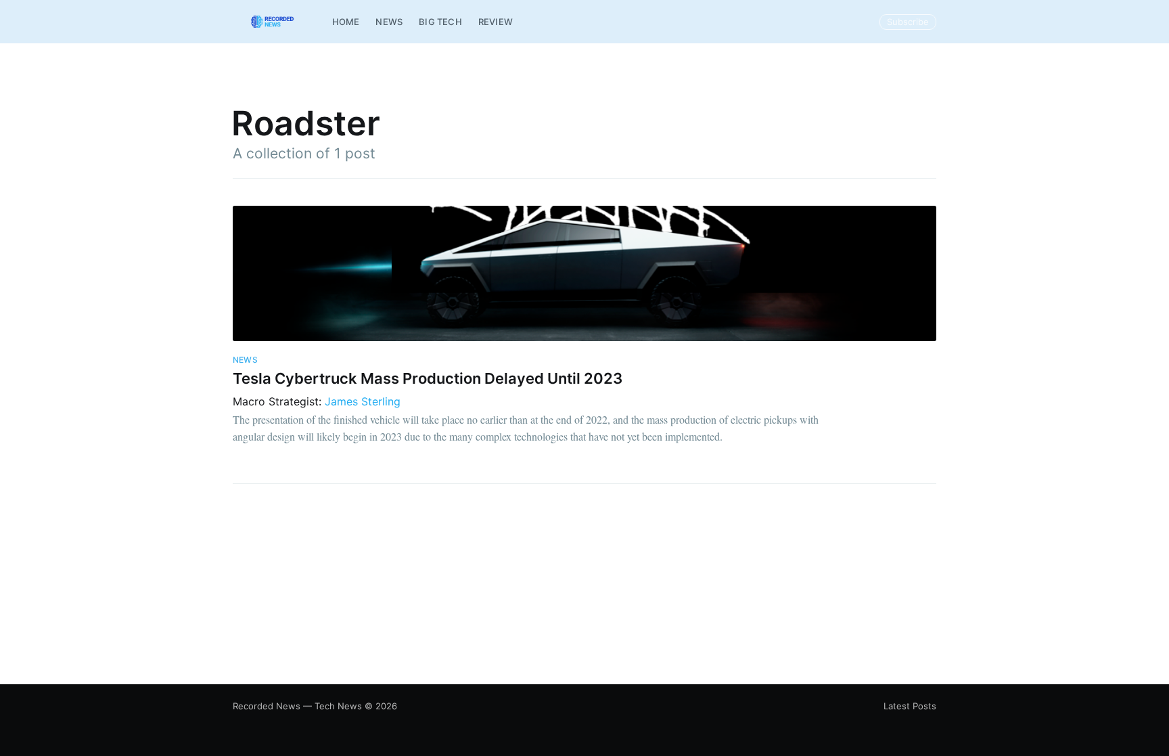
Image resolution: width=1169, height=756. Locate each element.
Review (495, 21)
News (389, 21)
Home (346, 21)
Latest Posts (910, 706)
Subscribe (908, 21)
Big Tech (440, 21)
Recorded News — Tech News (297, 706)
